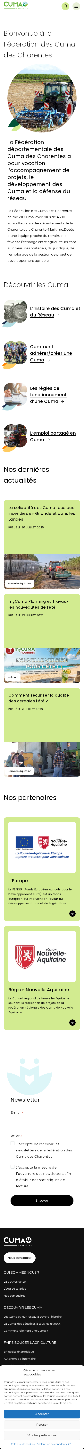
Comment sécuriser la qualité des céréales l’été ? (38, 698)
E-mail (17, 1112)
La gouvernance (15, 1281)
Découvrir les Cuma (23, 1307)
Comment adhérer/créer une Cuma (51, 353)
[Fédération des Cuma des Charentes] (16, 6)
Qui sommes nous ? (21, 1272)
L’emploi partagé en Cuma (53, 436)
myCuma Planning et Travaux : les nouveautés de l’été (39, 604)
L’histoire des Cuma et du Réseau (55, 311)
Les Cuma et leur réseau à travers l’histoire (33, 1316)
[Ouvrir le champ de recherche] (65, 6)
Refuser (42, 1424)
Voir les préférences (42, 1435)
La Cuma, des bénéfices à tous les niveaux (32, 1323)
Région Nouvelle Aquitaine (38, 990)
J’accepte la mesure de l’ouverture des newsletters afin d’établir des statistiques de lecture (43, 1176)
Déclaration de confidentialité (54, 1444)
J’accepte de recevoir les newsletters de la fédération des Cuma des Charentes (44, 1150)
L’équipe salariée (15, 1288)
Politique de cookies (23, 1444)
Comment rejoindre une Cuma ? (26, 1330)
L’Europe (18, 881)
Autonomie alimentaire (20, 1358)
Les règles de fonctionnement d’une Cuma (48, 395)
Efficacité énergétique (19, 1351)
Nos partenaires (14, 1295)
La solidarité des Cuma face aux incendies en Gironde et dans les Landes (41, 513)
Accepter (42, 1414)
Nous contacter (20, 1258)
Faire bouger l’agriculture (30, 1342)
